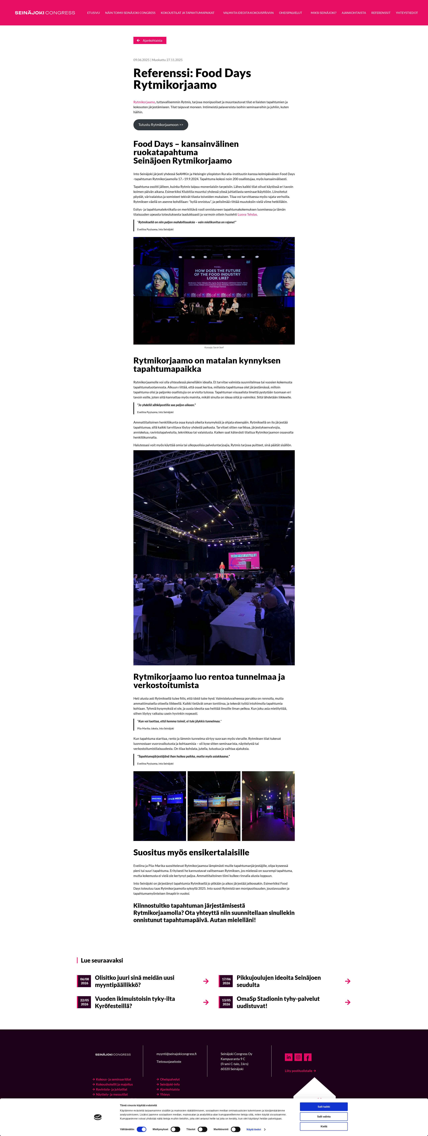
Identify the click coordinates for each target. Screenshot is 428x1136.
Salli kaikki (324, 1106)
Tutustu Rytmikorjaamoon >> (160, 124)
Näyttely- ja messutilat (112, 1094)
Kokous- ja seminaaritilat (113, 1079)
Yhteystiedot (407, 13)
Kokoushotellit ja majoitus (114, 1084)
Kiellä (324, 1126)
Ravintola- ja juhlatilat (111, 1089)
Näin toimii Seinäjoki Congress (130, 13)
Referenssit (381, 13)
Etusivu (93, 13)
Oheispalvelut (170, 1079)
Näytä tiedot (254, 1129)
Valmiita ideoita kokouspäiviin (248, 13)
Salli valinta (324, 1116)
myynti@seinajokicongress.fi (176, 1054)
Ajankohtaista (354, 13)
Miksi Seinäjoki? (323, 13)
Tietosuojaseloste (168, 1061)
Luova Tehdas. (248, 214)
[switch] (175, 1129)
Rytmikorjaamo (144, 102)
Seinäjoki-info (170, 1084)
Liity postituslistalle (298, 1071)
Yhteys (165, 1094)
